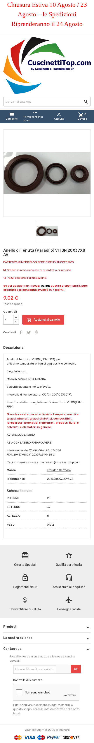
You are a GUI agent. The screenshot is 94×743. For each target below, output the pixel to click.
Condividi (20, 332)
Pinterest (36, 332)
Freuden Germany (59, 470)
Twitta (28, 332)
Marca (11, 470)
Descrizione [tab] (13, 348)
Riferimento (16, 478)
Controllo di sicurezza (27, 680)
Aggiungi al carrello (43, 319)
